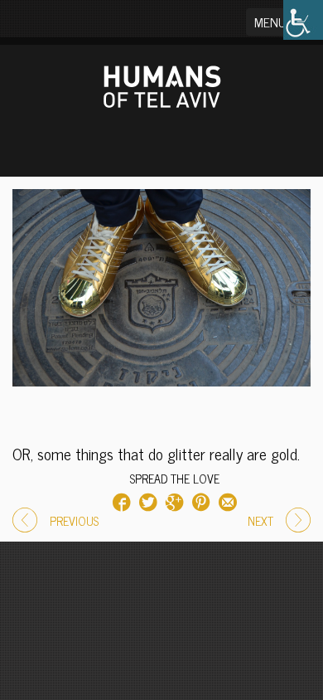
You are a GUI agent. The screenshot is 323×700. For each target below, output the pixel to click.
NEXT (260, 521)
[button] (280, 22)
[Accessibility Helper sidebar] (303, 20)
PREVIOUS (74, 521)
